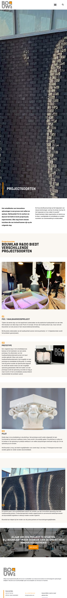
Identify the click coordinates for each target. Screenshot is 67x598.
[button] (55, 5)
